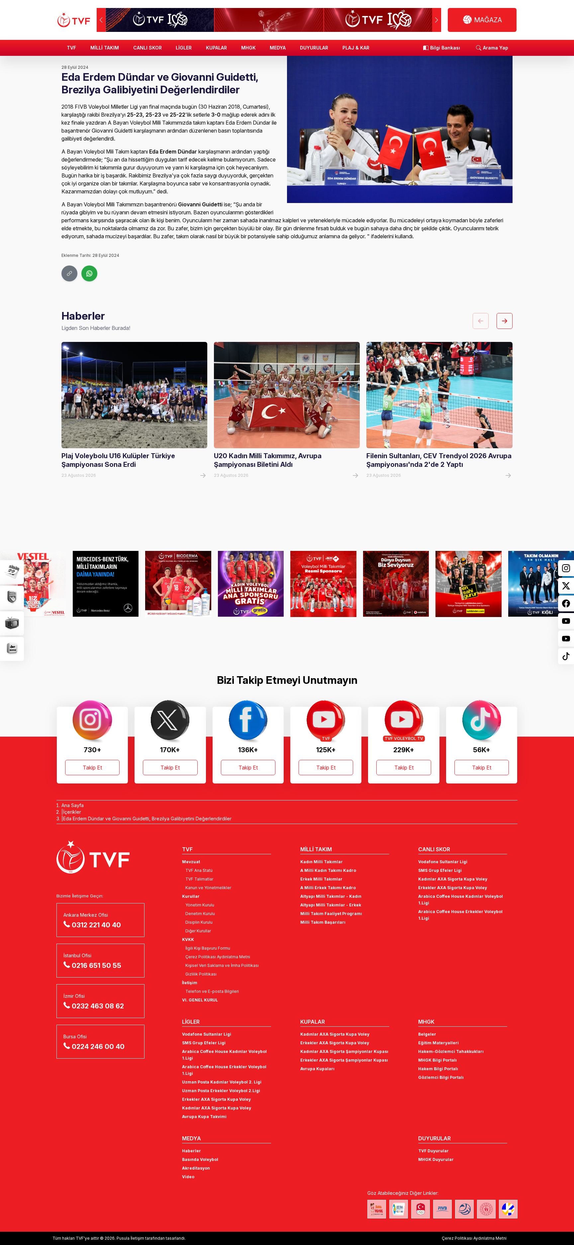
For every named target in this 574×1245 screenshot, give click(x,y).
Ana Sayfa (72, 805)
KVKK (188, 939)
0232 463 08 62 (98, 1006)
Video (188, 1176)
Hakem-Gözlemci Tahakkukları (451, 1051)
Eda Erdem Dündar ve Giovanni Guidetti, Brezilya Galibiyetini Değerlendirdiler (147, 818)
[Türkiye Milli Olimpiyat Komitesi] (420, 1209)
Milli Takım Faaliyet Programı (331, 913)
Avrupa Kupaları (317, 1068)
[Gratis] (251, 584)
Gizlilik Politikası (201, 974)
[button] (436, 20)
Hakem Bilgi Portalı (438, 1068)
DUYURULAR (314, 48)
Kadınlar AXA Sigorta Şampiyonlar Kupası (344, 1051)
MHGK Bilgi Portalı (437, 1060)
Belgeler (427, 1034)
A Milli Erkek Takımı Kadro (328, 887)
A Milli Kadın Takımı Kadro (328, 870)
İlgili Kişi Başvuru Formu (207, 948)
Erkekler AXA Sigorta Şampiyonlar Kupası (344, 1060)
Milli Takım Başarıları (322, 922)
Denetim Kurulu (200, 913)
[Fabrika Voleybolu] (376, 1209)
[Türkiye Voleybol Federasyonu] (73, 20)
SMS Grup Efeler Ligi (440, 870)
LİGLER (184, 48)
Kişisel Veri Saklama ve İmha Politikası (222, 965)
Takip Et (92, 767)
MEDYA (278, 48)
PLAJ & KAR (355, 48)
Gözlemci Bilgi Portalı (441, 1077)
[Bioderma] (178, 584)
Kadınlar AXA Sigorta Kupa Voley (452, 879)
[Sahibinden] (468, 584)
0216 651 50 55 (96, 965)
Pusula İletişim (130, 1238)
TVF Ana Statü (199, 870)
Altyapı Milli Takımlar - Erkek (330, 904)
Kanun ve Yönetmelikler (208, 887)
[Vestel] (33, 584)
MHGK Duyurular (436, 1159)
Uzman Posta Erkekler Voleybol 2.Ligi (221, 1090)
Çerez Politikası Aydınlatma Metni (217, 956)
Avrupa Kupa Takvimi (204, 1116)
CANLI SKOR (147, 48)
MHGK (248, 48)
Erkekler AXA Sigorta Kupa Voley (452, 887)
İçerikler (72, 812)
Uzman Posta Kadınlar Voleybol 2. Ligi (221, 1082)
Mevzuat (191, 861)
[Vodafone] (396, 584)
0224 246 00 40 (98, 1046)
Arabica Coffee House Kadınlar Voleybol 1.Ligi (460, 899)
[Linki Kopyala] (69, 273)
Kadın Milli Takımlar (321, 861)
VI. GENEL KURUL (200, 999)
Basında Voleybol (200, 1159)
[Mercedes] (106, 584)
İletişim (189, 982)
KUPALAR (216, 48)
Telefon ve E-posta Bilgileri (212, 991)
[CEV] (508, 1209)
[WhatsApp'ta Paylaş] (89, 273)
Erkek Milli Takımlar (321, 879)
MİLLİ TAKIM (104, 48)
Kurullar (191, 896)
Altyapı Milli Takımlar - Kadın (330, 896)
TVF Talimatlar (199, 879)
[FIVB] (442, 1209)
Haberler (191, 1150)
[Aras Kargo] (323, 584)
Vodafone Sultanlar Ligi (442, 861)
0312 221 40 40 (96, 925)
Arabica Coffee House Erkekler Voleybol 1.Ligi (460, 915)
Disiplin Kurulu (199, 922)
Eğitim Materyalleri (438, 1042)
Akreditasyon (196, 1168)
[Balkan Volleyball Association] (464, 1209)
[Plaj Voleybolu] (398, 1209)
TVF (71, 48)
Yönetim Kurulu (199, 904)
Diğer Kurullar (198, 930)
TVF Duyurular (433, 1150)
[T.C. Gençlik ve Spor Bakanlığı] (486, 1209)
